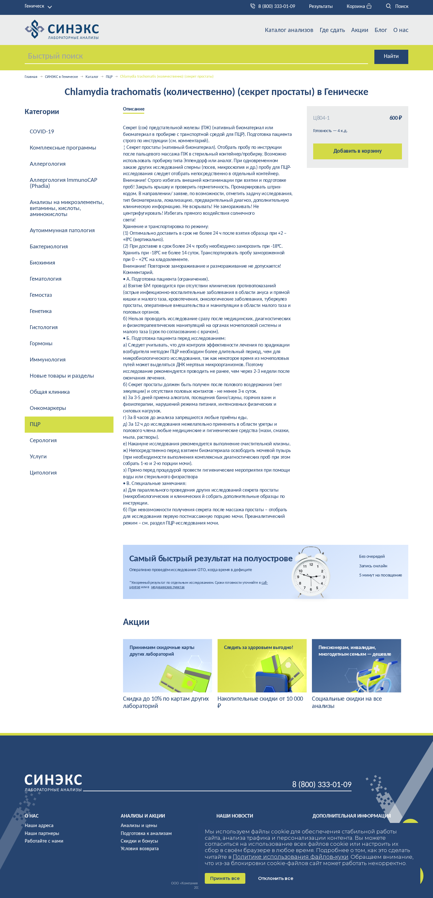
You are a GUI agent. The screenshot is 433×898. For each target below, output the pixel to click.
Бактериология (49, 247)
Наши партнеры (42, 833)
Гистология (44, 328)
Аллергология (48, 164)
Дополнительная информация (352, 816)
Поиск (401, 6)
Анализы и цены (139, 825)
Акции (359, 30)
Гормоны (41, 344)
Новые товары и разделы (62, 376)
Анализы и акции (143, 816)
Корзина (356, 6)
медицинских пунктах (167, 587)
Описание (133, 109)
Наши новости (235, 816)
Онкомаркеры (48, 408)
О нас (400, 30)
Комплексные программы (63, 148)
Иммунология (48, 360)
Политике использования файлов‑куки (290, 856)
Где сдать (332, 30)
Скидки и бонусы (139, 841)
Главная (31, 77)
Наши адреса (39, 825)
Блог (381, 30)
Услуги (38, 457)
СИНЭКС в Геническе (61, 77)
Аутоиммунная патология (62, 231)
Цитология (43, 473)
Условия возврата (140, 848)
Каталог (92, 77)
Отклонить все (275, 878)
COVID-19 (42, 132)
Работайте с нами (44, 841)
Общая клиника (50, 392)
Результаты (321, 6)
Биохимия (42, 263)
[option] (138, 110)
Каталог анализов (289, 30)
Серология (43, 441)
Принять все (225, 878)
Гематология (45, 279)
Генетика (41, 312)
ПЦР (109, 77)
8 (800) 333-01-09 (276, 6)
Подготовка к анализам (146, 833)
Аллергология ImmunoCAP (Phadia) (63, 183)
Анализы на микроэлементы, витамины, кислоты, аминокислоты (67, 209)
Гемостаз (41, 295)
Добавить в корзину (357, 151)
